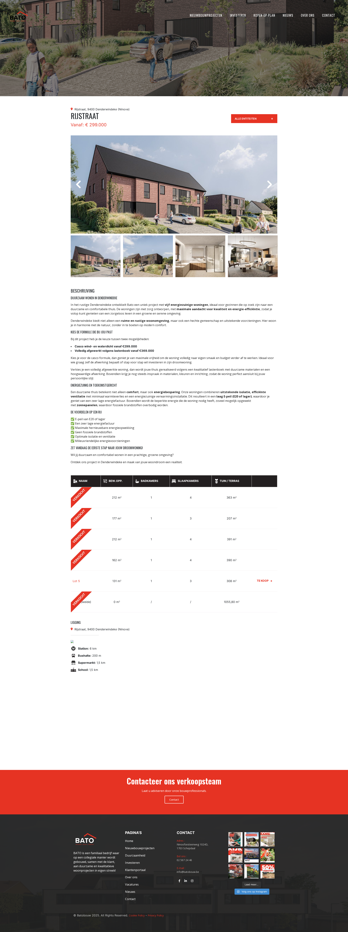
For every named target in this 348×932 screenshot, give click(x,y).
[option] (174, 184)
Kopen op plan (264, 15)
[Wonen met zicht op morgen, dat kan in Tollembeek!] (251, 855)
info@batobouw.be (188, 872)
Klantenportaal (135, 870)
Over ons (307, 15)
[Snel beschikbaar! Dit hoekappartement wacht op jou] (267, 839)
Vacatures (132, 884)
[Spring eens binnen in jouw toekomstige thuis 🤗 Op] (235, 871)
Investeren (238, 15)
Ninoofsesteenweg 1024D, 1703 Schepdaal (192, 846)
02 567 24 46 (184, 860)
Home (129, 841)
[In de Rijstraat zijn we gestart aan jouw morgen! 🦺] (267, 871)
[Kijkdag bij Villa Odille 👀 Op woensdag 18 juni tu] (235, 855)
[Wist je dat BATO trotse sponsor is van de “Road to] (251, 871)
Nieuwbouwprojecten (206, 15)
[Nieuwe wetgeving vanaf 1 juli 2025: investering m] (235, 839)
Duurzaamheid (135, 855)
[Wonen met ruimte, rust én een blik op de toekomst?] (251, 839)
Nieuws (288, 15)
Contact (328, 15)
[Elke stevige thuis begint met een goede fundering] (267, 855)
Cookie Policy (137, 915)
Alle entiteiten (245, 118)
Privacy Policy (156, 915)
